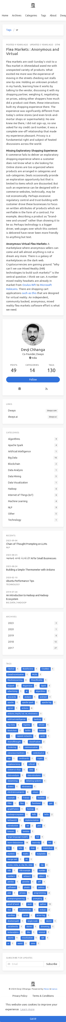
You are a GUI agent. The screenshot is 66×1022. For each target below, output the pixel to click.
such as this (29, 293)
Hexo (46, 989)
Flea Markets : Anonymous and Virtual (32, 51)
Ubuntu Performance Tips (20, 580)
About (53, 15)
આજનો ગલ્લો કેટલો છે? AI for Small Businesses (31, 558)
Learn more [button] (27, 1009)
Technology (13, 584)
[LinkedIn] (19, 389)
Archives (16, 15)
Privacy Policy (19, 995)
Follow (33, 379)
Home (5, 15)
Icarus (54, 989)
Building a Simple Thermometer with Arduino (30, 569)
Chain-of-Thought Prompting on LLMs (26, 543)
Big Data (10, 602)
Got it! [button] (33, 1018)
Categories (31, 15)
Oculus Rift (29, 284)
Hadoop (21, 602)
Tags (43, 15)
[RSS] (46, 389)
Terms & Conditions (43, 995)
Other (58, 44)
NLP (8, 547)
